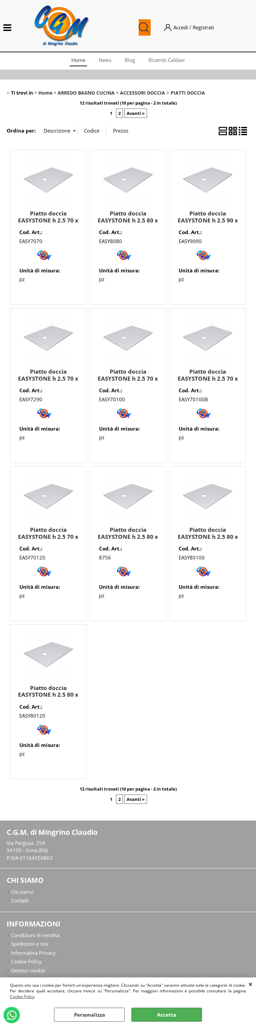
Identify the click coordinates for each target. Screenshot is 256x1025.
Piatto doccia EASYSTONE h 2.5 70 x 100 (128, 378)
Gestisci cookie (28, 970)
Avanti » (136, 113)
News (105, 60)
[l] (44, 261)
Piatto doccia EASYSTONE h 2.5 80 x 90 (128, 536)
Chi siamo (22, 891)
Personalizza (89, 1014)
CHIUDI (250, 984)
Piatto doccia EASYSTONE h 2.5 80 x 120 (48, 694)
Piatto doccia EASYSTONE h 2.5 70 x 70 (48, 220)
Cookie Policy (22, 996)
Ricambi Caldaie (166, 60)
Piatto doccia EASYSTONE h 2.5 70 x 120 (48, 536)
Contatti (20, 900)
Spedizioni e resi (29, 943)
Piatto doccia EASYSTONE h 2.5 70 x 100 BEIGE (208, 378)
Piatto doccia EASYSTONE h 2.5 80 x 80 (128, 220)
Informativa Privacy (33, 952)
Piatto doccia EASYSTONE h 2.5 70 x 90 (48, 378)
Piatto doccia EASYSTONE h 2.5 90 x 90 (208, 220)
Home (78, 60)
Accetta (166, 1014)
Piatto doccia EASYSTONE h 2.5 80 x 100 (208, 536)
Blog (130, 60)
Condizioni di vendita (35, 935)
